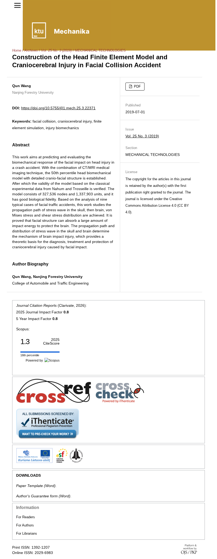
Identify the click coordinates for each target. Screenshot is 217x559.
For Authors (25, 525)
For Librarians (26, 533)
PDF (137, 86)
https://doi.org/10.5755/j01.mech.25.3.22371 (58, 108)
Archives (31, 50)
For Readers (25, 517)
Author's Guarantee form (37, 496)
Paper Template (29, 486)
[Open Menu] (17, 5)
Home (16, 50)
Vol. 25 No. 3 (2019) (56, 50)
